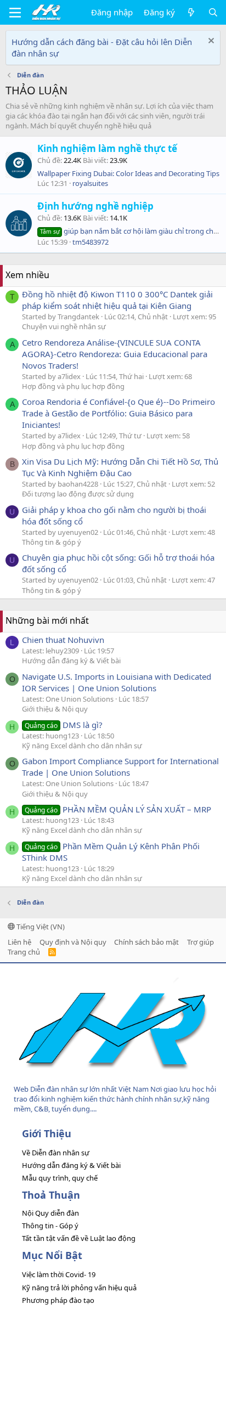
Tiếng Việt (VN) (40, 927)
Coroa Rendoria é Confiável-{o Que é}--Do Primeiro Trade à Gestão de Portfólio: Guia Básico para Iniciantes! (118, 413)
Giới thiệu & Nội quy (55, 709)
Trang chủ (24, 952)
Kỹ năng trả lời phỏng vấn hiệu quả (79, 1287)
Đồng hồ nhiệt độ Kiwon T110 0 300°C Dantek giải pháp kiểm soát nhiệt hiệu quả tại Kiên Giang (117, 300)
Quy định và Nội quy (72, 942)
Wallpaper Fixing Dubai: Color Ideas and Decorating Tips (128, 173)
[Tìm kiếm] (213, 12)
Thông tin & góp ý (51, 542)
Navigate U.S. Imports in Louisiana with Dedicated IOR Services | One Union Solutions (116, 682)
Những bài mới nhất (47, 620)
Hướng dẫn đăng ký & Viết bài (71, 660)
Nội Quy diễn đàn (50, 1213)
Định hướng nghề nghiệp (95, 206)
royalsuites (90, 183)
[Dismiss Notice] (209, 42)
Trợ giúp (200, 942)
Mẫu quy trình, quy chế (60, 1178)
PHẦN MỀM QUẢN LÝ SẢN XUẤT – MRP (118, 809)
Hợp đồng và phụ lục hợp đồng (73, 386)
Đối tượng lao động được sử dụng (78, 494)
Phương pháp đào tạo (58, 1300)
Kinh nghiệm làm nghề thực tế (107, 148)
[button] (15, 13)
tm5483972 (90, 242)
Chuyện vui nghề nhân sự (64, 326)
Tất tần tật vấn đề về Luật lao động (78, 1238)
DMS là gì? (64, 724)
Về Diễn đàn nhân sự (55, 1153)
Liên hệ (19, 942)
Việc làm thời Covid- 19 (58, 1274)
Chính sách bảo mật (146, 942)
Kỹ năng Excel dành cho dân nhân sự (82, 745)
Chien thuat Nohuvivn (63, 639)
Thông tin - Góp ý (50, 1226)
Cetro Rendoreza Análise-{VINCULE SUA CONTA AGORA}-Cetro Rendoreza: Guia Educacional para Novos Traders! (114, 354)
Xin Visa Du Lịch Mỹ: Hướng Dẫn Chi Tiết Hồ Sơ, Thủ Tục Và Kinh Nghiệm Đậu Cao (120, 467)
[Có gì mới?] (191, 12)
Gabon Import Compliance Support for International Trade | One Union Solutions (120, 766)
